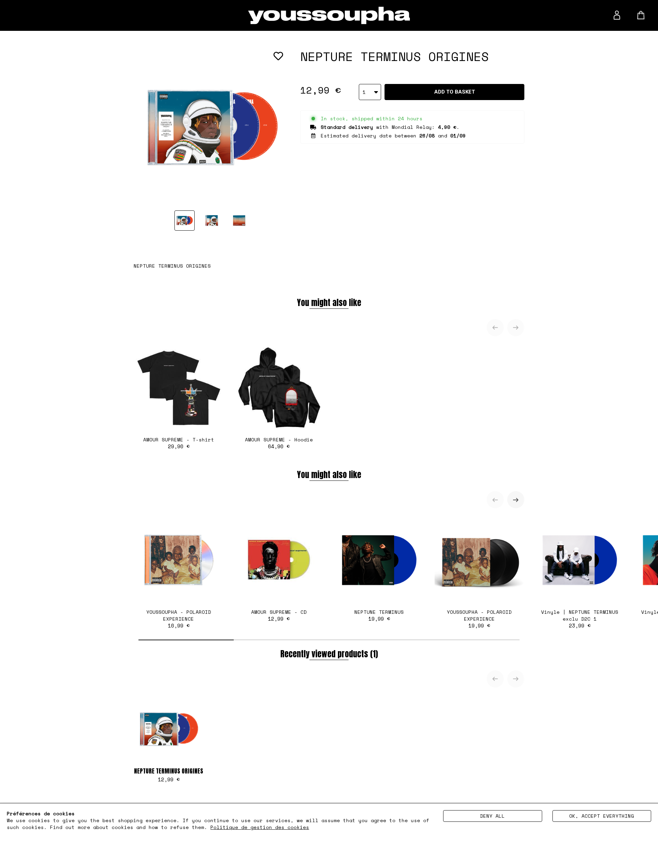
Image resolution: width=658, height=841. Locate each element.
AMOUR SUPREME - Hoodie (279, 443)
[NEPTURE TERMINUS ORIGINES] (184, 220)
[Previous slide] (495, 327)
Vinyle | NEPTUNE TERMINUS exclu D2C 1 (579, 618)
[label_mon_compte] (617, 15)
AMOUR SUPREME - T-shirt (178, 443)
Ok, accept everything (601, 815)
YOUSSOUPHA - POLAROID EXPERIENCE (178, 618)
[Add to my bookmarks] (278, 56)
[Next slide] (515, 327)
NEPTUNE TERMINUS (379, 615)
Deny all (492, 815)
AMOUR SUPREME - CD (279, 615)
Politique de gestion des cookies (259, 827)
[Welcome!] (329, 15)
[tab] (186, 639)
